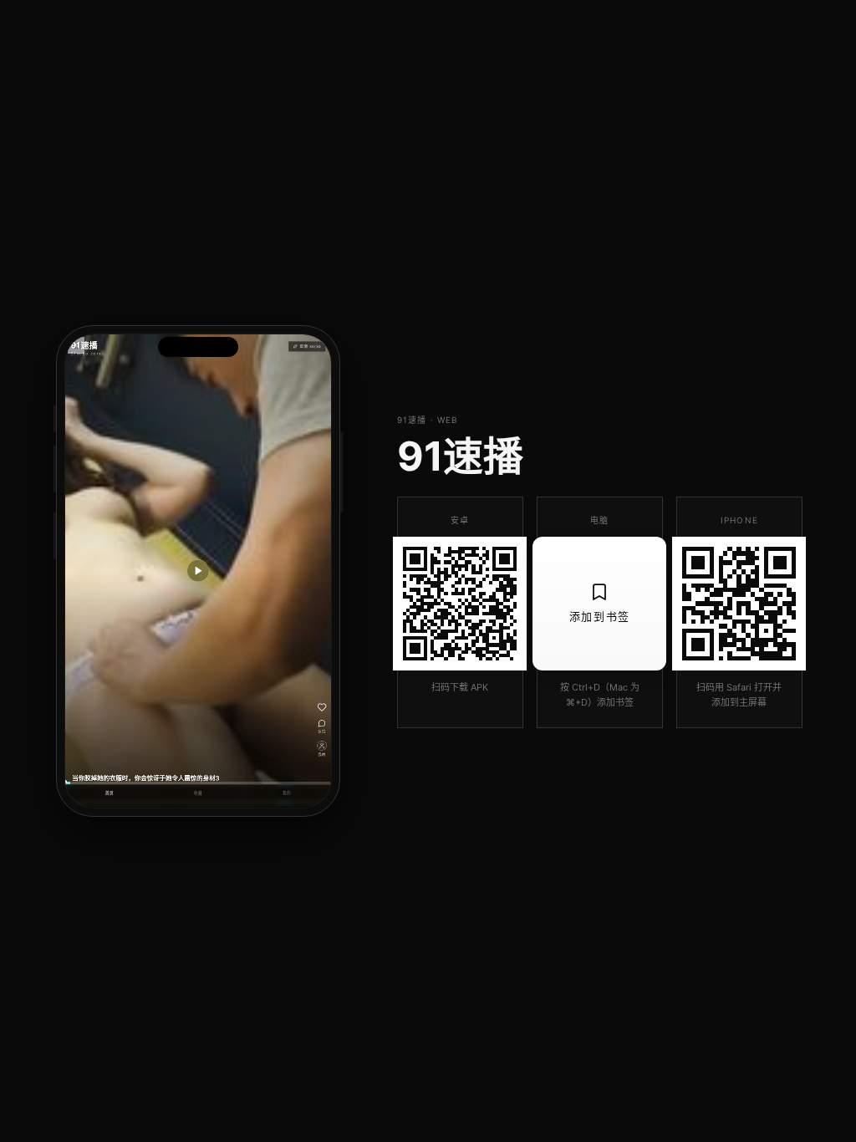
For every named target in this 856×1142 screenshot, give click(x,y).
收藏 (198, 793)
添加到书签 (599, 616)
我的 (287, 793)
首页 (109, 793)
